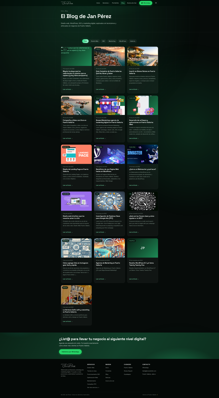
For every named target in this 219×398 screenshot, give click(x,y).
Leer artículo (68, 89)
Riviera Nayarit (128, 371)
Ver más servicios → (93, 387)
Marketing (112, 41)
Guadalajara (127, 374)
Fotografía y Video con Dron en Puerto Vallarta (74, 121)
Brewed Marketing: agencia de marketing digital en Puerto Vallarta (109, 121)
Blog (122, 3)
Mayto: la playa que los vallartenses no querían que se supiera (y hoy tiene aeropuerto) (75, 73)
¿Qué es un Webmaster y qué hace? (142, 169)
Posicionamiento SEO (93, 374)
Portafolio (115, 3)
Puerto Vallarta (128, 367)
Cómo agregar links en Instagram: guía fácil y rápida (75, 264)
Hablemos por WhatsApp (70, 352)
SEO (103, 41)
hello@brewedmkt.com (149, 371)
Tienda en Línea (91, 371)
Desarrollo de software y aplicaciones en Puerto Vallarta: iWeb (141, 122)
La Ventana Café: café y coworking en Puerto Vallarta (76, 311)
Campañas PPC (91, 384)
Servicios (106, 3)
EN (156, 3)
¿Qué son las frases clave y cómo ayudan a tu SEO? (141, 217)
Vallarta (132, 41)
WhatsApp (146, 3)
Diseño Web (94, 41)
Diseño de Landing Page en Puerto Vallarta (75, 170)
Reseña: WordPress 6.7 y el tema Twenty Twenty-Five (141, 264)
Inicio (98, 3)
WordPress (122, 41)
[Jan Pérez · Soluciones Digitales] (67, 3)
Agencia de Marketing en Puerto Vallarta (108, 264)
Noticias (108, 377)
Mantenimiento (91, 381)
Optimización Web (92, 377)
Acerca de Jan (131, 3)
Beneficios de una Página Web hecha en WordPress (107, 170)
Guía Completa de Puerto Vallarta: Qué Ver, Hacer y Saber (109, 72)
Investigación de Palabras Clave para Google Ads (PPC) (108, 217)
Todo (85, 41)
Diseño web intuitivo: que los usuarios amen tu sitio (73, 217)
